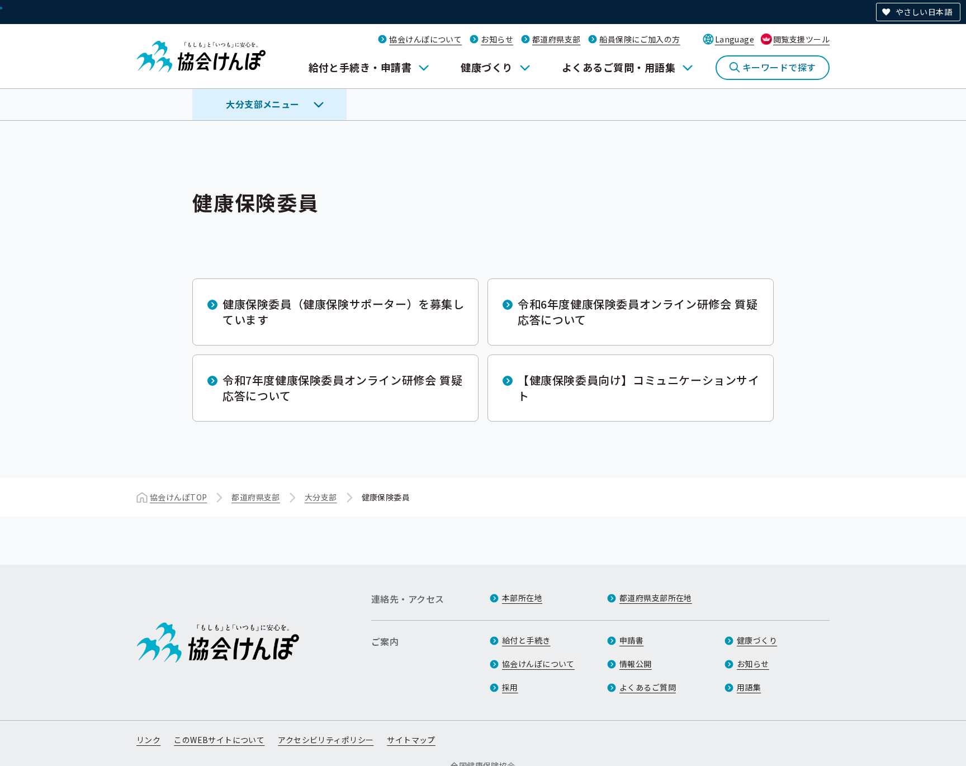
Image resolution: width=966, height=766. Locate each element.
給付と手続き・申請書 (360, 67)
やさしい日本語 (924, 11)
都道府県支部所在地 (655, 597)
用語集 (749, 687)
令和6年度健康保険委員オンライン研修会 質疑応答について (637, 312)
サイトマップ (411, 739)
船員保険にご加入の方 (639, 39)
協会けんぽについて (425, 39)
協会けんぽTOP (178, 497)
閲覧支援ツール (801, 39)
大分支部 (321, 497)
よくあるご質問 (647, 687)
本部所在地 (522, 597)
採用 (510, 687)
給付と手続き (526, 640)
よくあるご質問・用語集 (618, 67)
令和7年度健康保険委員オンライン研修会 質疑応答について (342, 388)
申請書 (631, 640)
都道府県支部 (556, 39)
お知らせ (497, 39)
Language (734, 39)
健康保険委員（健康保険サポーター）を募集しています (343, 312)
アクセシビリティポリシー (325, 739)
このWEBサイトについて (219, 739)
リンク (148, 739)
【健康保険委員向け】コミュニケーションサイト (639, 388)
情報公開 (635, 663)
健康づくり (486, 67)
